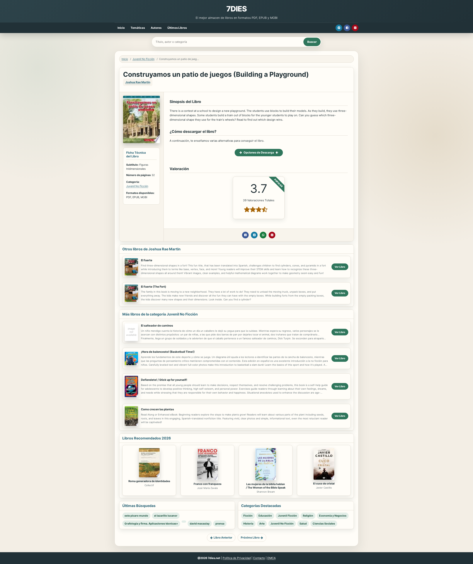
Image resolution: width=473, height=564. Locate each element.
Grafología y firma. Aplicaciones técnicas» (151, 523)
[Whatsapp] (263, 235)
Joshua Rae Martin (137, 82)
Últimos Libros (177, 28)
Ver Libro (340, 266)
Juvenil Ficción (287, 515)
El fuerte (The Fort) (153, 286)
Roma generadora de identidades (149, 481)
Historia (248, 523)
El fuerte (146, 260)
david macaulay (200, 523)
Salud (303, 523)
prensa (219, 523)
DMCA (271, 558)
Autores (156, 28)
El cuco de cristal (324, 483)
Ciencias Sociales (324, 523)
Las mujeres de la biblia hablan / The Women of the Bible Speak (265, 485)
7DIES (236, 8)
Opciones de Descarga (259, 152)
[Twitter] (339, 28)
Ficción (248, 515)
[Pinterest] (355, 28)
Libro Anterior (223, 537)
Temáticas (138, 28)
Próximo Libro (250, 537)
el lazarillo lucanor (165, 515)
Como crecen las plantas (157, 409)
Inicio (121, 28)
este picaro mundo (136, 515)
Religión (308, 515)
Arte (262, 523)
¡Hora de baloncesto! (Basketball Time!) (168, 351)
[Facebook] (347, 28)
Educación (265, 515)
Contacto (259, 558)
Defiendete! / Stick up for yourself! (164, 380)
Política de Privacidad (237, 558)
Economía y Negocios (332, 515)
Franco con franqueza (207, 483)
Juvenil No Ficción (143, 59)
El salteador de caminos (157, 325)
